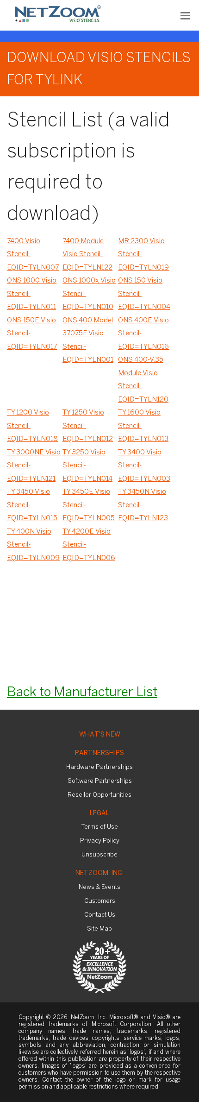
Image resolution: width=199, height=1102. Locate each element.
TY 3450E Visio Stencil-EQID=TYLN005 (88, 505)
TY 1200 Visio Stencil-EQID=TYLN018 (32, 425)
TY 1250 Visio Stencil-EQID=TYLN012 (87, 425)
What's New (99, 735)
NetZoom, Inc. (99, 873)
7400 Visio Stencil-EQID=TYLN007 (33, 254)
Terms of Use (99, 827)
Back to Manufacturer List (82, 692)
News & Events (99, 887)
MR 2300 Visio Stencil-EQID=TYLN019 (143, 254)
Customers (99, 901)
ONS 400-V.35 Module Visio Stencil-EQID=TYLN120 (143, 380)
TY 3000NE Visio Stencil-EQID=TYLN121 (34, 465)
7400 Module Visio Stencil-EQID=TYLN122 (87, 254)
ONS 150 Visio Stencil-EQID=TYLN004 (144, 293)
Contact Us (99, 915)
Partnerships (99, 753)
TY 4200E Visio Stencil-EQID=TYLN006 (88, 545)
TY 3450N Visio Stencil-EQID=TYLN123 (143, 505)
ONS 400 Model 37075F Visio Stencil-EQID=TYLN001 (87, 340)
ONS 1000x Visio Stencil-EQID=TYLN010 (89, 293)
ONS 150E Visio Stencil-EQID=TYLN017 (32, 333)
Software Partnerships (100, 781)
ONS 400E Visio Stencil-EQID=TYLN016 (143, 333)
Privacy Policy (99, 841)
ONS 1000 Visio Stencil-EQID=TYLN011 (31, 293)
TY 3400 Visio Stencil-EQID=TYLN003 (144, 465)
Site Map (99, 929)
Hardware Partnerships (99, 767)
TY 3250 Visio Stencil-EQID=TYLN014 (87, 465)
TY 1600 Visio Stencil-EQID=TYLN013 (143, 425)
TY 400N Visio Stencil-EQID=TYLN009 (33, 545)
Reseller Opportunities (99, 795)
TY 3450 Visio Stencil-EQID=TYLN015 (32, 505)
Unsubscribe (99, 855)
